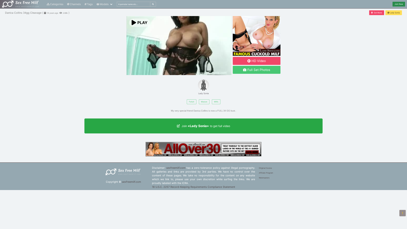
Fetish (191, 102)
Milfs (216, 102)
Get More (378, 12)
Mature (204, 102)
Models (104, 4)
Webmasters (264, 178)
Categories (56, 4)
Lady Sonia (395, 12)
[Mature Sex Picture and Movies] (203, 155)
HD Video (259, 61)
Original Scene (265, 168)
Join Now (399, 4)
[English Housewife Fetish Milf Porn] (256, 54)
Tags (90, 4)
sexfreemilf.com (131, 181)
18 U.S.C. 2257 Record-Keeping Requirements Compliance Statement (193, 186)
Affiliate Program (266, 173)
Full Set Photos (258, 70)
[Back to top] (402, 213)
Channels (75, 4)
